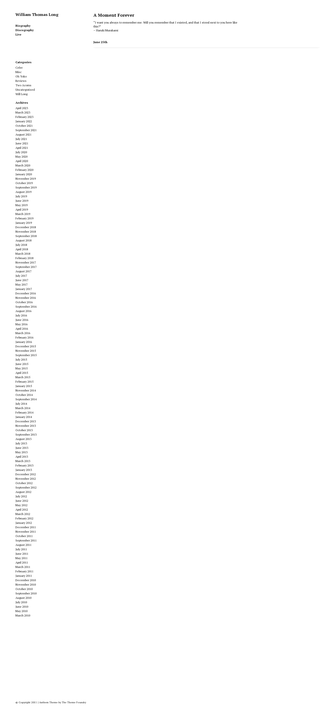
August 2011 (23, 545)
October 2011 (24, 536)
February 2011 (24, 571)
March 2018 (22, 253)
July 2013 (21, 443)
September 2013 (26, 434)
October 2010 (24, 589)
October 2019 (24, 183)
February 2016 (24, 337)
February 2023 (24, 117)
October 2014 (24, 395)
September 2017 (26, 267)
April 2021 (21, 148)
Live (18, 34)
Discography (24, 30)
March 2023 (22, 112)
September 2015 (26, 355)
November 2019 (25, 178)
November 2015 (25, 350)
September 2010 (26, 593)
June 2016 (21, 320)
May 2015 (21, 368)
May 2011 (21, 558)
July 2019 (21, 196)
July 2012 (21, 496)
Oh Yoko (21, 76)
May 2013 (21, 452)
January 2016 (23, 342)
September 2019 (26, 187)
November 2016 (25, 298)
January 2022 (23, 121)
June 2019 (21, 200)
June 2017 (21, 280)
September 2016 (26, 306)
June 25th (100, 42)
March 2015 (22, 377)
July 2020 (21, 152)
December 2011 (25, 527)
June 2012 (21, 500)
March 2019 (22, 214)
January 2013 (23, 470)
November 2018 (25, 231)
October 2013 (24, 430)
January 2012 (23, 523)
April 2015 (21, 373)
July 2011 (21, 549)
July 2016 (21, 315)
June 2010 (21, 606)
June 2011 (21, 553)
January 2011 (23, 576)
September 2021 (26, 130)
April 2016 (21, 328)
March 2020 (22, 165)
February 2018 (24, 258)
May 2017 (21, 284)
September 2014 (26, 399)
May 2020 (21, 156)
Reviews (20, 81)
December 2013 (25, 421)
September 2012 (26, 487)
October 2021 (24, 125)
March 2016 (22, 333)
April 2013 (21, 456)
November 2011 (25, 531)
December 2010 (25, 580)
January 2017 (23, 289)
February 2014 (24, 412)
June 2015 (21, 364)
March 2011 (22, 567)
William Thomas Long (36, 14)
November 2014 (25, 390)
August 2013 (23, 439)
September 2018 (26, 236)
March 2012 (22, 514)
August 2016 (23, 311)
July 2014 (21, 403)
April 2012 (21, 509)
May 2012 (21, 505)
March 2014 (22, 408)
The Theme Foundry (74, 702)
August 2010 (23, 598)
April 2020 (21, 161)
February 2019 (24, 218)
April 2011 (21, 562)
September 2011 (26, 540)
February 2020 (24, 170)
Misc (18, 72)
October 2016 (24, 302)
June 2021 (21, 143)
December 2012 (25, 474)
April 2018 (21, 249)
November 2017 (25, 262)
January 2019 (23, 223)
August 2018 (23, 240)
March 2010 (22, 615)
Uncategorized (25, 89)
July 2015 (21, 359)
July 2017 (21, 275)
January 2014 (23, 417)
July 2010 (21, 602)
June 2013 (21, 448)
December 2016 (25, 293)
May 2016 (21, 324)
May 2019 (21, 205)
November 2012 (25, 478)
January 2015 (23, 386)
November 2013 (25, 425)
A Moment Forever (113, 15)
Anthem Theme (48, 702)
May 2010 (21, 611)
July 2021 (21, 139)
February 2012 (24, 518)
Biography (22, 25)
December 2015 (25, 346)
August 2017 (23, 271)
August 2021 (23, 134)
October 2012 (24, 483)
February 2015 (24, 381)
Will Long (21, 94)
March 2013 (22, 461)
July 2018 (21, 245)
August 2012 (23, 492)
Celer (19, 67)
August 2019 (23, 192)
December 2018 (25, 227)
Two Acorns (23, 85)
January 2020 (23, 174)
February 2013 (24, 465)
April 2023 (21, 108)
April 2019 (21, 209)
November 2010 (25, 584)
